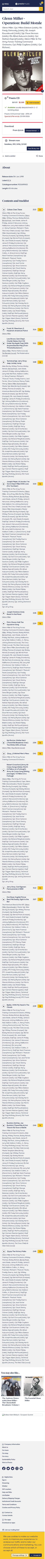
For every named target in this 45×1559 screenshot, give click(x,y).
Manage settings (18, 1555)
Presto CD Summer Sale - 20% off (18, 115)
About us (5, 1447)
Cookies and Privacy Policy (11, 1507)
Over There (17, 209)
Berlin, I (9, 1005)
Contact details (7, 1515)
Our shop (5, 1453)
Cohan (9, 209)
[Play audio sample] (3, 209)
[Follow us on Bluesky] (13, 1468)
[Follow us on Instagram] (17, 1468)
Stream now (14, 140)
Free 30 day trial (33, 148)
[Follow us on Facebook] (4, 1468)
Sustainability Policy (8, 1459)
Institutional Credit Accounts (11, 1501)
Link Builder (6, 1495)
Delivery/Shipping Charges (11, 1498)
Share (41, 156)
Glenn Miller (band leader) (17, 384)
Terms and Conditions (9, 1504)
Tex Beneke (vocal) (9, 353)
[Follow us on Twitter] (9, 1468)
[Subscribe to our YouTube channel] (22, 1468)
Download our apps (8, 1523)
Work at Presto (7, 1462)
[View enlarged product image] (22, 70)
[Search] (41, 9)
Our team (5, 1450)
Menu (6, 4)
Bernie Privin (6, 220)
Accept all (37, 1555)
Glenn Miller (6, 334)
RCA (9, 180)
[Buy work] (40, 209)
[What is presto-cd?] (8, 98)
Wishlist (4, 1486)
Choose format (31, 131)
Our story (5, 1456)
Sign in (4, 1480)
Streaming (5, 1483)
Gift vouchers (6, 1489)
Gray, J (10, 753)
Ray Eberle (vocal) (18, 748)
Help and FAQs (7, 1492)
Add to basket (34, 103)
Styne (9, 1251)
